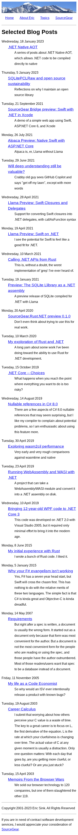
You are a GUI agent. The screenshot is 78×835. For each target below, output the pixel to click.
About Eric (27, 18)
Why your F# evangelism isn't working (40, 571)
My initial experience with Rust (34, 551)
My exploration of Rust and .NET (36, 342)
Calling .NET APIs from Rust (32, 259)
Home (9, 18)
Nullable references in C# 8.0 (33, 404)
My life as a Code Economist (32, 683)
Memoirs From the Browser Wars (36, 779)
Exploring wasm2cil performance (36, 446)
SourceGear (64, 18)
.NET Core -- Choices (26, 373)
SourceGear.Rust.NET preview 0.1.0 (39, 316)
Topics (44, 18)
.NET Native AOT (23, 47)
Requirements (20, 619)
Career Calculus (22, 709)
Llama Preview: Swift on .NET (33, 234)
